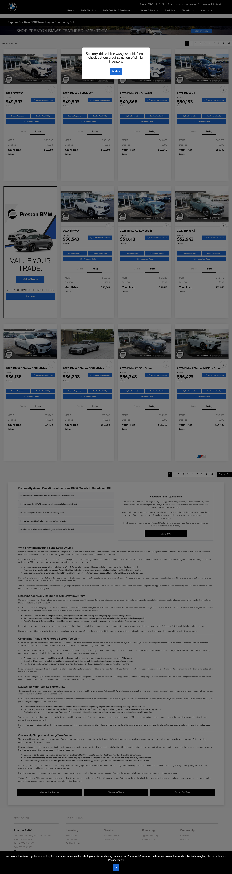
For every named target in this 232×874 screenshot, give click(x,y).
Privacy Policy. (116, 860)
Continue (116, 71)
